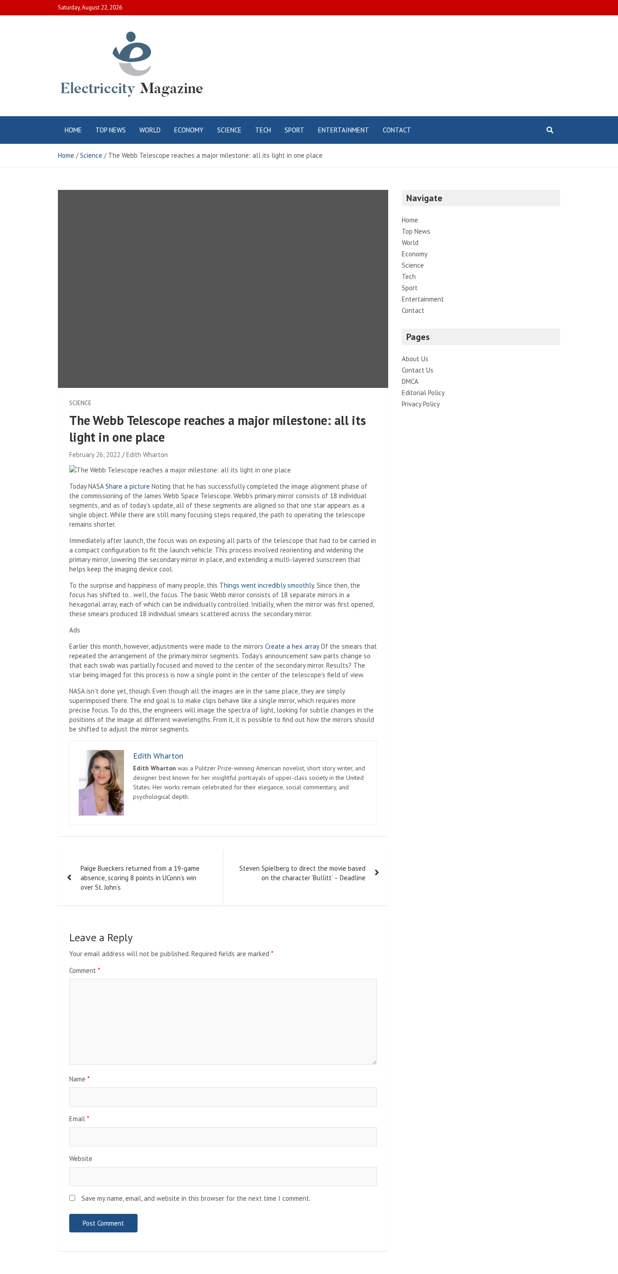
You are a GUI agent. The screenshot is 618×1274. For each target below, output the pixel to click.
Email (79, 1118)
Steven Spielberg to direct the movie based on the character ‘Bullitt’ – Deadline (302, 873)
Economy (189, 130)
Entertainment (343, 130)
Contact (397, 130)
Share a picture (127, 486)
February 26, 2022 (94, 454)
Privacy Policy (421, 404)
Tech (263, 130)
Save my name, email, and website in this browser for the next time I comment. (195, 1198)
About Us (415, 358)
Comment (84, 970)
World (150, 130)
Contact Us (417, 370)
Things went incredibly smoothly (266, 585)
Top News (110, 130)
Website (80, 1158)
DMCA (410, 381)
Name (79, 1079)
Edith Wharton (147, 454)
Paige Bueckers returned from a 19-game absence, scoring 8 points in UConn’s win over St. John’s (140, 878)
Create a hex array (292, 646)
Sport (294, 130)
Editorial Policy (423, 392)
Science (229, 130)
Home (73, 130)
